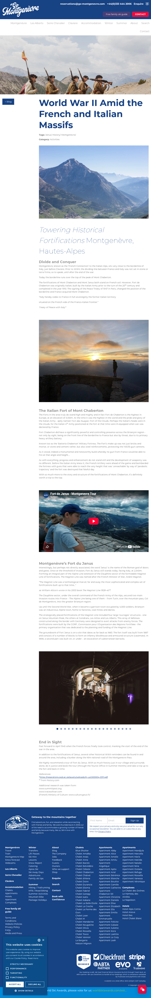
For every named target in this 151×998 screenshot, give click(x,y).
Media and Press (13, 933)
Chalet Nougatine (85, 925)
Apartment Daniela (109, 900)
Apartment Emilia (108, 912)
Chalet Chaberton (85, 872)
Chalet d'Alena (83, 878)
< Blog (8, 101)
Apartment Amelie (108, 856)
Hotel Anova (128, 912)
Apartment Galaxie (108, 925)
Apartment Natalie (132, 863)
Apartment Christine (109, 897)
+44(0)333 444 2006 (111, 981)
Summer (121, 23)
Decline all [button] (34, 984)
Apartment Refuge (132, 872)
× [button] (43, 940)
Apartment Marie (131, 856)
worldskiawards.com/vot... (110, 990)
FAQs (8, 930)
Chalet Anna (82, 860)
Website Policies (13, 924)
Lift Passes (34, 853)
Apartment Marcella (132, 853)
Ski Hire (33, 856)
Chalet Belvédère (84, 866)
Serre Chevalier (56, 23)
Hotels (8, 896)
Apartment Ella (107, 909)
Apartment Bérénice (109, 875)
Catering (33, 866)
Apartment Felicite (108, 921)
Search (145, 23)
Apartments (11, 893)
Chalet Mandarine (85, 921)
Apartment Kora (107, 931)
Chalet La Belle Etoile (86, 903)
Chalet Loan (82, 915)
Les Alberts (36, 23)
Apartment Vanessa (132, 878)
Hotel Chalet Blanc (132, 918)
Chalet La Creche (84, 906)
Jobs (54, 856)
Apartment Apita (107, 869)
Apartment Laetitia (109, 934)
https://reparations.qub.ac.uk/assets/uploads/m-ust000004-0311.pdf (74, 777)
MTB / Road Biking (38, 890)
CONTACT (140, 14)
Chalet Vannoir (83, 937)
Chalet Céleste (83, 869)
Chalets (9, 890)
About (134, 23)
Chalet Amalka (83, 853)
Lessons (33, 860)
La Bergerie (81, 940)
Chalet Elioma (83, 887)
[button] (25, 990)
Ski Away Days (36, 872)
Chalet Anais (82, 856)
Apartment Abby (107, 850)
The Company (59, 853)
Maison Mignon (83, 943)
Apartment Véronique (133, 881)
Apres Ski (33, 869)
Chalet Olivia (82, 928)
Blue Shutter (82, 850)
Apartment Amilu (108, 860)
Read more (33, 958)
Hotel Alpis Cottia (131, 909)
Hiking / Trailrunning (39, 887)
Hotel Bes (127, 915)
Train (7, 853)
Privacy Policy (104, 831)
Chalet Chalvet (83, 875)
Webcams (10, 863)
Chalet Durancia (84, 884)
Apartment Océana (132, 869)
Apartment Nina (130, 866)
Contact (145, 31)
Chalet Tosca (82, 934)
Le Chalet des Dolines (133, 890)
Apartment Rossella (132, 875)
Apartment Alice (107, 853)
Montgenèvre (19, 23)
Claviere (73, 23)
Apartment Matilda (132, 860)
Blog (54, 850)
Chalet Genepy (83, 894)
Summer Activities (38, 893)
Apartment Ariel (107, 872)
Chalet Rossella (83, 931)
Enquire (56, 878)
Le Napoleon (128, 900)
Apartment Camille (109, 884)
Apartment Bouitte (109, 881)
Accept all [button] (15, 984)
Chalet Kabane (83, 900)
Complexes (128, 887)
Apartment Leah (107, 940)
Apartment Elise (107, 903)
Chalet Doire (82, 881)
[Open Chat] (142, 989)
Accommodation (91, 23)
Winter (109, 23)
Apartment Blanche (109, 878)
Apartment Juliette (109, 928)
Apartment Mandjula (133, 850)
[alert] (25, 966)
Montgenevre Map (14, 856)
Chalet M (80, 918)
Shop (54, 872)
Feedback (57, 860)
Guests (55, 863)
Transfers (33, 850)
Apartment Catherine (110, 887)
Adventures (34, 875)
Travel (8, 850)
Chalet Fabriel (83, 891)
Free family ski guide (116, 14)
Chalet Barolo (83, 863)
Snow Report (35, 863)
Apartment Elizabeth (109, 906)
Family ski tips (36, 878)
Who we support (60, 869)
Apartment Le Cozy (109, 937)
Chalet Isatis (82, 897)
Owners (56, 866)
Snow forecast (12, 860)
